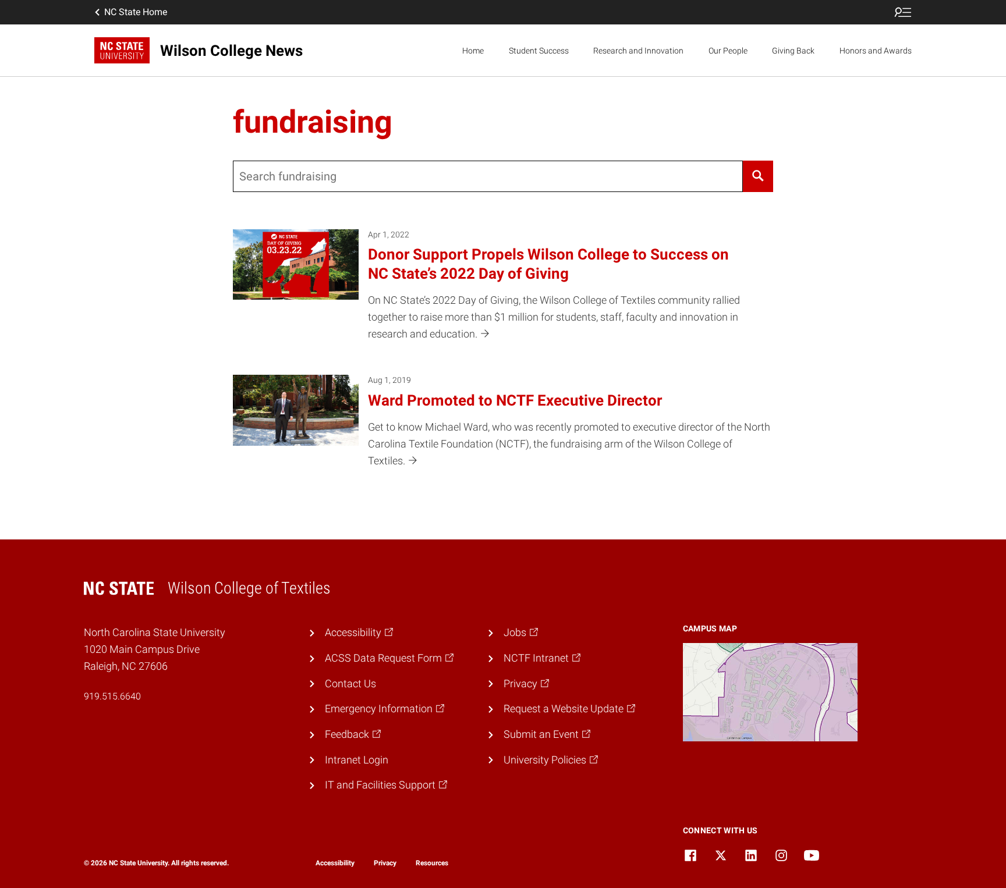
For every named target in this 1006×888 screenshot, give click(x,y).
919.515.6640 (112, 696)
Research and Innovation (638, 50)
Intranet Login (356, 760)
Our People (728, 50)
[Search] (758, 176)
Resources (432, 863)
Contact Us (350, 683)
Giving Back (793, 50)
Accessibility (335, 863)
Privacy (385, 863)
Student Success (539, 50)
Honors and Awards (875, 50)
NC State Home (135, 11)
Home (473, 50)
